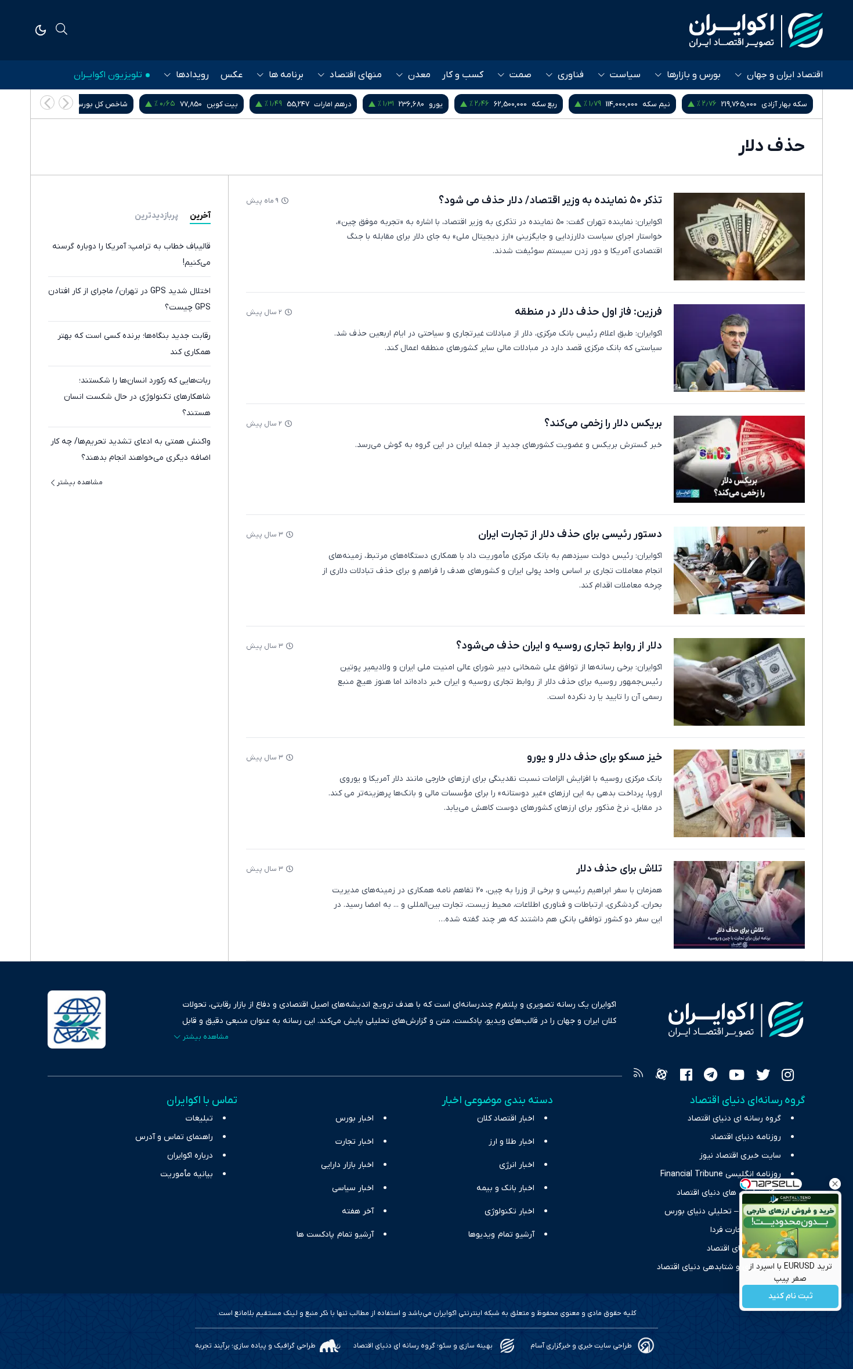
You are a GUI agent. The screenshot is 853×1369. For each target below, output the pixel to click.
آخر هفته (358, 1211)
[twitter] (763, 1076)
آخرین (200, 215)
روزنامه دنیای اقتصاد (745, 1137)
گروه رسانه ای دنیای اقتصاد (734, 1118)
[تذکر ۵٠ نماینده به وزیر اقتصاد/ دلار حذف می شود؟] (739, 236)
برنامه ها (286, 75)
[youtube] (736, 1076)
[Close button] (835, 1184)
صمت (520, 75)
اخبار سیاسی (353, 1188)
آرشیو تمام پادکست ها (335, 1234)
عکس (232, 75)
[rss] (638, 1076)
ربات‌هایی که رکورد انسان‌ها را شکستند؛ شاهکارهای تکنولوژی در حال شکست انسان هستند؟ (137, 397)
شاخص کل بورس (101, 104)
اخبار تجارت (354, 1141)
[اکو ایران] (756, 30)
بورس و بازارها (694, 75)
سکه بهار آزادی (784, 104)
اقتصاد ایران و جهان (785, 75)
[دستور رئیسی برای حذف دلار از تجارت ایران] (739, 570)
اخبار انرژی (516, 1164)
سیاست (625, 75)
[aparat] (661, 1076)
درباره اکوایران (190, 1155)
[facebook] (686, 1076)
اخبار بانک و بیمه (505, 1188)
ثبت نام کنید (790, 1296)
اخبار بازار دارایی (347, 1164)
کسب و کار (462, 75)
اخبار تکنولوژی (509, 1211)
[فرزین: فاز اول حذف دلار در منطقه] (739, 348)
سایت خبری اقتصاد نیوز (740, 1155)
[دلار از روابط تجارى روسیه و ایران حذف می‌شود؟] (739, 682)
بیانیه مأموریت (186, 1174)
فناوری (571, 75)
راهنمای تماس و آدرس (174, 1137)
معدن (419, 75)
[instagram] (788, 1076)
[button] (47, 102)
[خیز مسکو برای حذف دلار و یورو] (739, 793)
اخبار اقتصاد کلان (505, 1118)
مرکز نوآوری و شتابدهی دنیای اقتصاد (719, 1267)
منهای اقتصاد (356, 75)
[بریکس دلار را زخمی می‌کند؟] (739, 459)
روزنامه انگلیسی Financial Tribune (720, 1174)
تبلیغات (199, 1118)
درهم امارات (332, 104)
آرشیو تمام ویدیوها (501, 1234)
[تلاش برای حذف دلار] (739, 905)
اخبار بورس (354, 1118)
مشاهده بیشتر (80, 482)
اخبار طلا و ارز (511, 1141)
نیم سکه (656, 104)
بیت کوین (222, 104)
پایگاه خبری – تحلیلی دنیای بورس (722, 1211)
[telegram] (710, 1076)
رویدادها (192, 75)
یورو (436, 104)
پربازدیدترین (156, 215)
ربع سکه (544, 104)
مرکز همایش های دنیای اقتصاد (729, 1192)
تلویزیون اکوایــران (108, 75)
